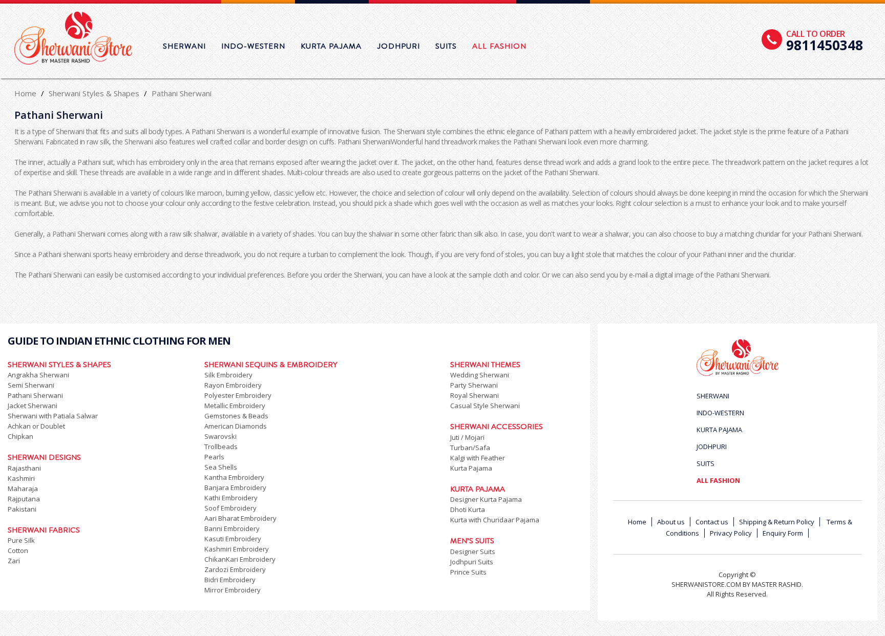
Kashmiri (21, 478)
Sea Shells (220, 467)
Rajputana (24, 498)
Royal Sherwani (474, 395)
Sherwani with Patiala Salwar (53, 415)
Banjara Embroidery (235, 487)
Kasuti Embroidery (232, 538)
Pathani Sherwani (35, 395)
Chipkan (20, 436)
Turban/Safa (470, 447)
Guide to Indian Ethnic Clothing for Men (119, 341)
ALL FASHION (499, 46)
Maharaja (23, 488)
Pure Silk (21, 540)
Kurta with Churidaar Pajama (494, 519)
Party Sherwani (474, 385)
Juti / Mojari (467, 437)
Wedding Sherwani (479, 374)
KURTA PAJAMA (331, 46)
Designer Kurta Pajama (486, 499)
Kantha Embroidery (234, 477)
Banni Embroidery (232, 528)
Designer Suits (472, 551)
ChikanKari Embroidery (240, 559)
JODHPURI (398, 46)
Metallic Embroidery (234, 405)
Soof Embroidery (230, 508)
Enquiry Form (783, 533)
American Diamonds (235, 426)
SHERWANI (184, 46)
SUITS (446, 46)
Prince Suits (468, 572)
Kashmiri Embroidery (236, 549)
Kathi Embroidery (231, 497)
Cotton (18, 550)
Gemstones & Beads (236, 415)
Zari (14, 560)
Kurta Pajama (471, 468)
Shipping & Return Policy (776, 521)
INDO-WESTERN (253, 46)
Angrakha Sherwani (38, 374)
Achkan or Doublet (36, 426)
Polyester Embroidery (237, 395)
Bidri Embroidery (230, 579)
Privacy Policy (731, 533)
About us (671, 521)
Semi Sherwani (31, 385)
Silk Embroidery (228, 374)
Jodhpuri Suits (471, 561)
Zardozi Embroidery (235, 569)
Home (25, 93)
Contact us (712, 521)
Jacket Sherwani (32, 405)
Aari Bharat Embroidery (240, 518)
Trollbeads (221, 446)
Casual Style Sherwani (485, 405)
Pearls (214, 456)
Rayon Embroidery (233, 385)
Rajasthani (24, 468)
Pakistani (22, 509)
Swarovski (220, 436)
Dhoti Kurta (467, 509)
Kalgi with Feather (477, 457)
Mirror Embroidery (232, 590)
